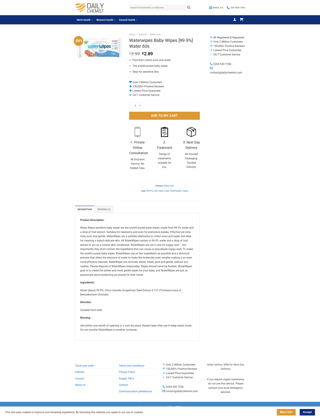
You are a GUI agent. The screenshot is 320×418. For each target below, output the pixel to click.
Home (132, 34)
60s (156, 191)
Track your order (84, 365)
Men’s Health (83, 20)
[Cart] (241, 19)
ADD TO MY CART (164, 116)
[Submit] (189, 8)
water (166, 191)
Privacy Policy (127, 372)
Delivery (79, 372)
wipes (185, 191)
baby (161, 191)
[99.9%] (149, 191)
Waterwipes (176, 191)
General (143, 34)
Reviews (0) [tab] (104, 209)
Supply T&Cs (126, 378)
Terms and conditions (131, 365)
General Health (127, 20)
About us (80, 384)
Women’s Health (104, 20)
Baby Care (155, 34)
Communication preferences (135, 391)
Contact (79, 378)
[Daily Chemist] (99, 7)
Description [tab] (85, 209)
